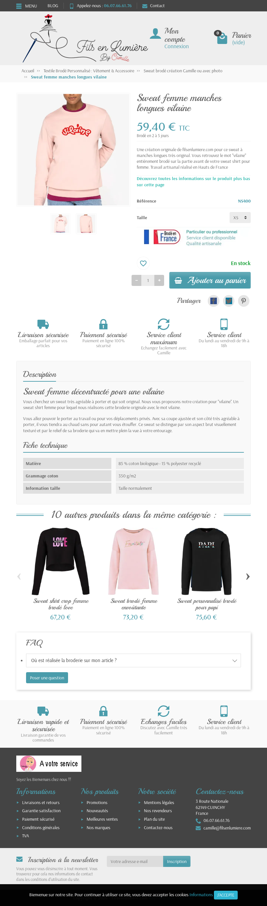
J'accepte (225, 895)
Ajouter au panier (216, 280)
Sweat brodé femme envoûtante (133, 604)
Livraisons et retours (41, 802)
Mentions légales (159, 802)
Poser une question (47, 678)
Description (39, 374)
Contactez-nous (158, 827)
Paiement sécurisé (38, 819)
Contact (157, 5)
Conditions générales (41, 827)
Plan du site (154, 819)
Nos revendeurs (158, 811)
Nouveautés (97, 811)
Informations (201, 895)
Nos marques (98, 827)
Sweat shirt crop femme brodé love (60, 604)
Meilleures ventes (102, 819)
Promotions (97, 802)
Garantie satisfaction (41, 811)
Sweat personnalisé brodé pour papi (206, 604)
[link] (213, 300)
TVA (25, 836)
